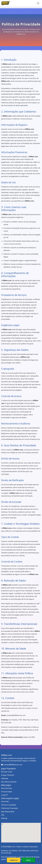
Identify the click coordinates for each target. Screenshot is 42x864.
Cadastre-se (14, 860)
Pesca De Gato (6, 788)
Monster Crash (6, 772)
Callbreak (4, 778)
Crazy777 (4, 795)
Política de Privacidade (9, 808)
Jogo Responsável (7, 811)
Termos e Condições (8, 805)
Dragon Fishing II (7, 775)
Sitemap (4, 818)
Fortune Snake (6, 792)
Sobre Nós (5, 801)
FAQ (2, 815)
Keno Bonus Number (9, 782)
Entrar (28, 860)
